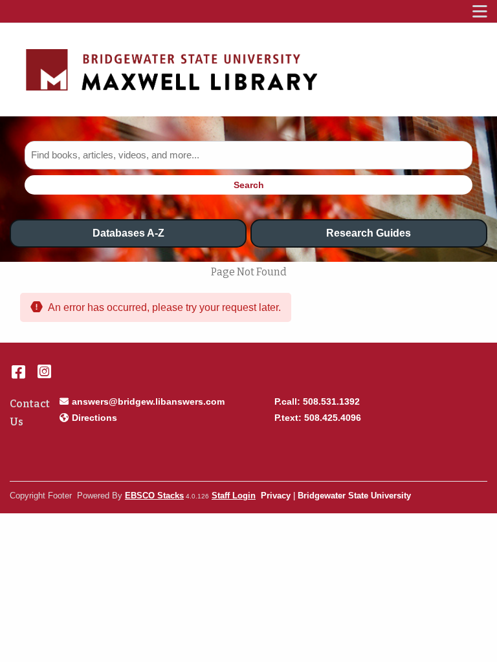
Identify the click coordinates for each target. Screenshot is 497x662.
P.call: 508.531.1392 (317, 401)
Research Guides (368, 233)
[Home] (171, 70)
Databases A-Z (128, 233)
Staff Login (234, 495)
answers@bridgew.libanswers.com (148, 401)
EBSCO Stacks (154, 495)
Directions (94, 417)
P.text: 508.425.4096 (317, 417)
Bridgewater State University (354, 495)
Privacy (276, 495)
